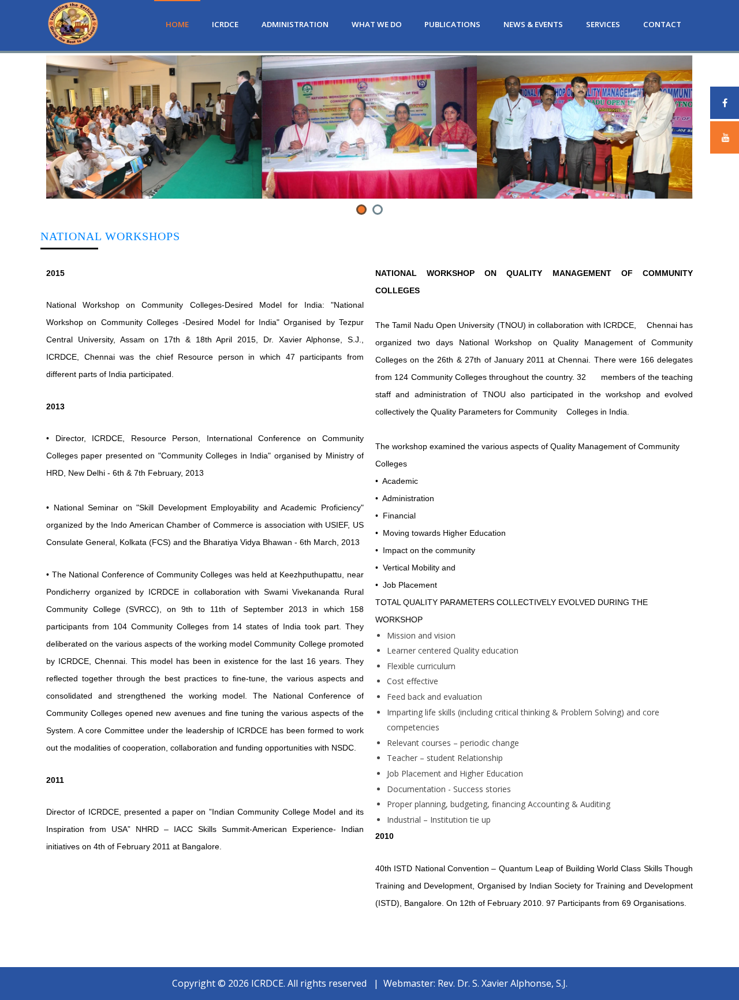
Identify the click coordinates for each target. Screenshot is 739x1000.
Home (177, 24)
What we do (377, 24)
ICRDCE (225, 24)
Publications (452, 24)
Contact (662, 24)
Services (603, 24)
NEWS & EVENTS (533, 24)
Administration (295, 24)
